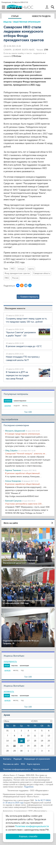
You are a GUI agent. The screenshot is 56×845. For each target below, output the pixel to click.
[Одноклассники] (22, 285)
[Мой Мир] (30, 285)
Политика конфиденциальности (17, 769)
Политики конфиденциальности (32, 826)
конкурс (21, 269)
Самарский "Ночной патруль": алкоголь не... (26, 453)
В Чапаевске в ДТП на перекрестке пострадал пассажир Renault (17, 375)
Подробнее (28, 787)
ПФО (7, 278)
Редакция (17, 759)
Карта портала (33, 764)
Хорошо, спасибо (28, 836)
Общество (7, 22)
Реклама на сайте (11, 764)
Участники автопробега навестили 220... (24, 504)
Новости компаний (41, 769)
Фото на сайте (11, 523)
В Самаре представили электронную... (23, 434)
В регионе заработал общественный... (23, 473)
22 (14, 746)
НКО (13, 269)
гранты (31, 269)
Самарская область (41, 273)
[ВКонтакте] (18, 285)
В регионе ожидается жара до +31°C (24, 346)
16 (21, 741)
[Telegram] (26, 285)
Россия (15, 278)
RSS (23, 764)
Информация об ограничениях (37, 759)
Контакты (7, 759)
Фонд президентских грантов (17, 273)
